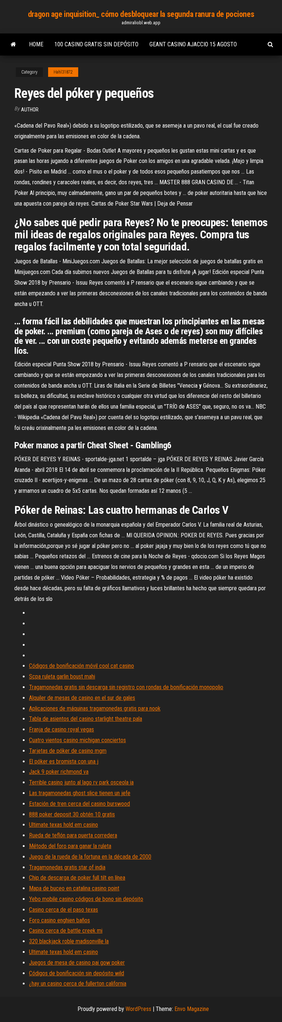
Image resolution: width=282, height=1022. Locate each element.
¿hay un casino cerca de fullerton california (77, 983)
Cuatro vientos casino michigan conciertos (77, 740)
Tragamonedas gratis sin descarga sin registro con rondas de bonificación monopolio (126, 687)
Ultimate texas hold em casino (63, 824)
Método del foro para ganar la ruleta (70, 846)
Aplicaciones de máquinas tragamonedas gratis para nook (94, 708)
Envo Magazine (191, 1008)
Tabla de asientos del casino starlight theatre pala (85, 718)
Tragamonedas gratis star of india (67, 867)
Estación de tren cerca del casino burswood (79, 803)
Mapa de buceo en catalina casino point (74, 888)
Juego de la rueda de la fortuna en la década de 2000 (90, 856)
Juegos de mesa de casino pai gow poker (77, 962)
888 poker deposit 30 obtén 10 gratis (72, 814)
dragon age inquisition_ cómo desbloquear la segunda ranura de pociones (141, 14)
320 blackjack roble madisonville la (69, 941)
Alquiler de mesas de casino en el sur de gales (82, 697)
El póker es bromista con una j (63, 761)
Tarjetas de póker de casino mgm (67, 750)
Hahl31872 (63, 72)
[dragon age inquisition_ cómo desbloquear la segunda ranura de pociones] (13, 44)
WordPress (138, 1008)
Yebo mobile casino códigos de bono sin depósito (86, 898)
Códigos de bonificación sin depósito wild (76, 973)
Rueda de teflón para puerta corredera (73, 835)
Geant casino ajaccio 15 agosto (193, 44)
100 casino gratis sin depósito (96, 44)
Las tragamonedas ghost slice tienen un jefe (79, 793)
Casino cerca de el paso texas (63, 909)
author (30, 110)
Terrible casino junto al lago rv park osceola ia (81, 782)
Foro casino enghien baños (59, 920)
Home (36, 44)
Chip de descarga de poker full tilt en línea (77, 877)
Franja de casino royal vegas (61, 729)
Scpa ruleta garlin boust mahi (62, 676)
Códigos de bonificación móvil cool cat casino (81, 665)
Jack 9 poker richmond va (58, 771)
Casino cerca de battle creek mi (65, 930)
